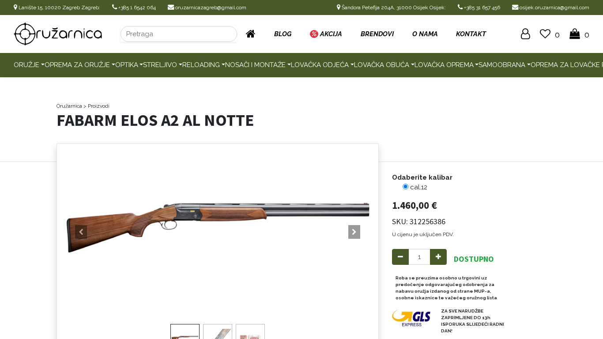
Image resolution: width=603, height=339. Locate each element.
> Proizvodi (96, 106)
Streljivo (160, 65)
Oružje (26, 65)
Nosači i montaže (255, 65)
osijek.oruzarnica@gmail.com (553, 7)
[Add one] (438, 257)
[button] (81, 232)
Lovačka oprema (444, 65)
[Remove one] (400, 257)
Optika (126, 65)
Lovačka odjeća (320, 65)
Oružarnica (69, 106)
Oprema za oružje (77, 65)
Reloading (201, 65)
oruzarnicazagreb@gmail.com (210, 7)
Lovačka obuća (381, 65)
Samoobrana (502, 65)
